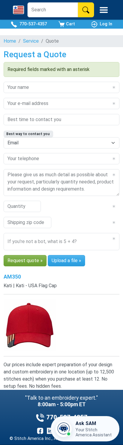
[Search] (86, 9)
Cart (70, 24)
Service (31, 41)
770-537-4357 (32, 24)
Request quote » (25, 260)
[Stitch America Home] (18, 10)
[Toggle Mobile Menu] (103, 10)
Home (10, 41)
